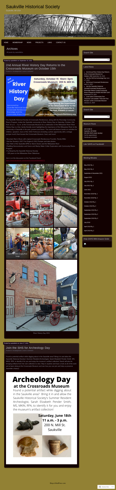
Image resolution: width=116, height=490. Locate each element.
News (29, 42)
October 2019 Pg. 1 (90, 202)
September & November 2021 (93, 173)
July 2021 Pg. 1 (89, 181)
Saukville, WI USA (13, 11)
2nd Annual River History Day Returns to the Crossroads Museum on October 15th (96, 74)
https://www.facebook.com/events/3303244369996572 (25, 160)
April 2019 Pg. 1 (89, 226)
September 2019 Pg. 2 (91, 214)
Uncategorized (17, 71)
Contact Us (60, 42)
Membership (18, 42)
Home (6, 42)
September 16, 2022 (26, 60)
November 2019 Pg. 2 (91, 198)
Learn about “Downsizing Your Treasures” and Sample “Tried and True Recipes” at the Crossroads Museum (96, 99)
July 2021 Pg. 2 (89, 185)
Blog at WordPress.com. (58, 483)
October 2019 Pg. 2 (90, 206)
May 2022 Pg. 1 (89, 165)
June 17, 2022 (24, 343)
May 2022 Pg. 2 (89, 169)
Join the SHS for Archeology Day (28, 347)
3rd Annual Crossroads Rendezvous (97, 82)
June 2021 (87, 189)
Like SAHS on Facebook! (94, 144)
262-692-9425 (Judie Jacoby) (93, 133)
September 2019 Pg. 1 (91, 210)
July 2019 (87, 222)
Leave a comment (27, 71)
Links (50, 42)
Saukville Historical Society (33, 6)
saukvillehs (13, 60)
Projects (39, 42)
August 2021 (88, 177)
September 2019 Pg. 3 (91, 218)
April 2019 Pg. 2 (89, 230)
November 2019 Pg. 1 (91, 194)
